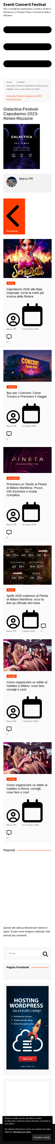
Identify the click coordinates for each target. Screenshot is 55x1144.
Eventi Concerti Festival (24, 4)
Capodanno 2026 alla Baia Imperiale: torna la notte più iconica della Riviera (25, 293)
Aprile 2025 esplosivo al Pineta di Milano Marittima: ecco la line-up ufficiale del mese (27, 599)
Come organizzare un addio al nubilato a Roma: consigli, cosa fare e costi (27, 788)
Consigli (11, 676)
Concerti (11, 387)
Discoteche (13, 478)
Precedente (12, 231)
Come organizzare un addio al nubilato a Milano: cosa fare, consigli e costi (27, 686)
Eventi (11, 283)
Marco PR (11, 329)
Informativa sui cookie (22, 1132)
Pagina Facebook (17, 967)
